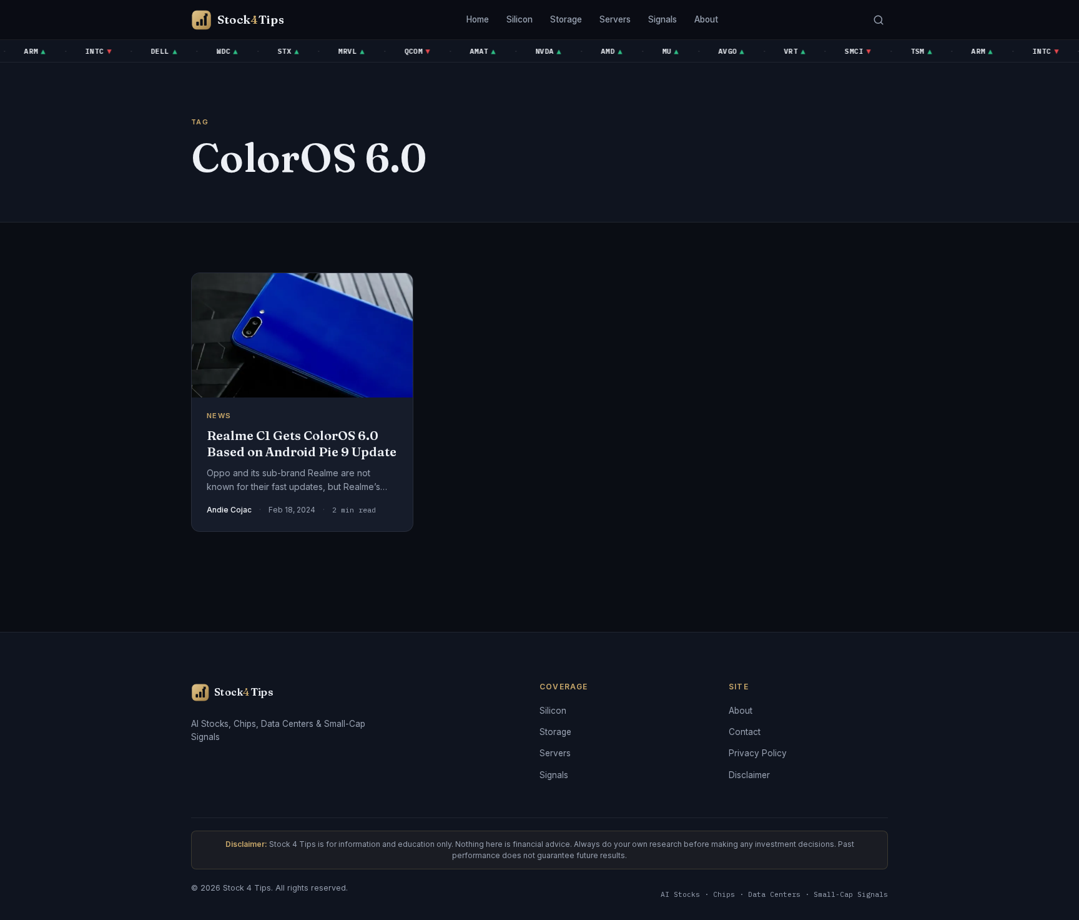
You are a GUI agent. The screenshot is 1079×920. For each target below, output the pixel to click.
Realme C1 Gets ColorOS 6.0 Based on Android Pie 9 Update (302, 443)
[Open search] (878, 19)
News (219, 415)
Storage (566, 19)
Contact (745, 732)
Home (477, 19)
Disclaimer (749, 775)
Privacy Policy (758, 753)
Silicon (519, 19)
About (706, 19)
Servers (615, 19)
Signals (662, 19)
